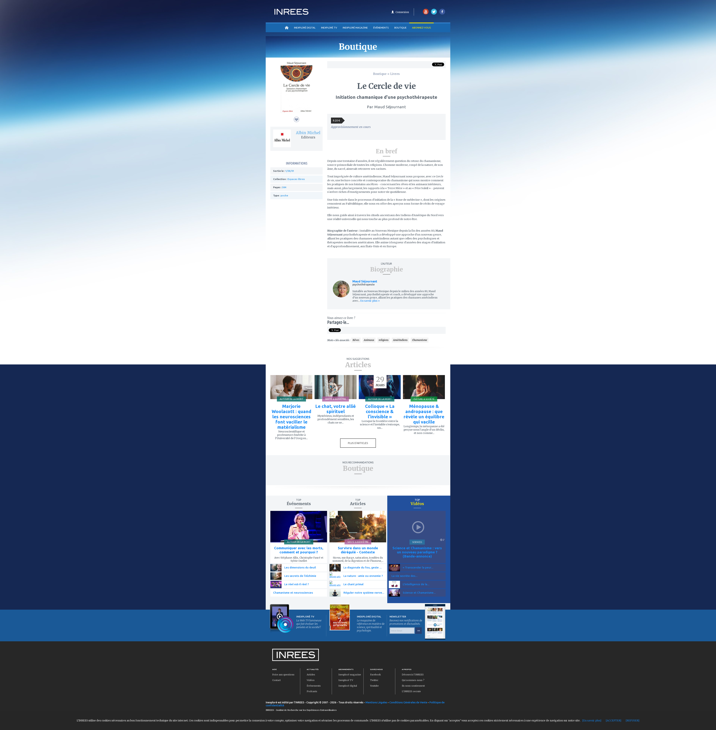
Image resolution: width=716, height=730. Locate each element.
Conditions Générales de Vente (408, 702)
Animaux (369, 340)
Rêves (356, 340)
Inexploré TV (345, 680)
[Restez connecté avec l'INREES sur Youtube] (426, 13)
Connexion (402, 12)
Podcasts (312, 691)
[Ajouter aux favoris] (296, 119)
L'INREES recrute (411, 691)
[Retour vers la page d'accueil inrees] (291, 14)
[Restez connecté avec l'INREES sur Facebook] (442, 13)
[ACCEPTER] (613, 720)
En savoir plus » (370, 300)
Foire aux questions (283, 674)
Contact (276, 680)
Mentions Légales (376, 702)
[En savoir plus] (591, 720)
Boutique (400, 27)
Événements (381, 27)
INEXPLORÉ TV (329, 27)
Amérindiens (400, 340)
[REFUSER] (632, 720)
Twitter (374, 680)
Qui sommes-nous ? (413, 680)
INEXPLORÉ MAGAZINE (355, 27)
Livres (395, 74)
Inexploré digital (347, 685)
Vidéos (311, 680)
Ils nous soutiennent (413, 685)
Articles (311, 674)
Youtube (374, 685)
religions (384, 340)
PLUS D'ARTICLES (358, 443)
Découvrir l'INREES (413, 674)
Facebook (375, 674)
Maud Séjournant (364, 281)
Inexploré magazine (349, 674)
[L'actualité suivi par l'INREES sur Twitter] (434, 13)
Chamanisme (419, 340)
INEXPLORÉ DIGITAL (304, 27)
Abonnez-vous (421, 27)
